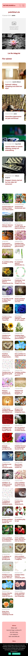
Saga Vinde (18, 144)
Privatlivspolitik (16, 653)
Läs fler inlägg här (14, 53)
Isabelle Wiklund (16, 82)
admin (13, 15)
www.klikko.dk (15, 636)
